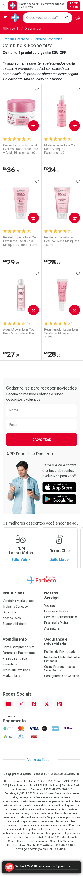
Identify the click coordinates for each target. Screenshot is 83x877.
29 (11, 262)
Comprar (29, 125)
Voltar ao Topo (38, 759)
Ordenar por (32, 28)
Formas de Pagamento (19, 652)
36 (11, 169)
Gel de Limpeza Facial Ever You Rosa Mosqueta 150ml (61, 241)
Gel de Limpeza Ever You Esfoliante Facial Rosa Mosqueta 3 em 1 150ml (20, 241)
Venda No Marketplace (18, 601)
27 (11, 354)
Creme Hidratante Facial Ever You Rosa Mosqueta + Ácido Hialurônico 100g (20, 148)
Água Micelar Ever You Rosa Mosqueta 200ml (19, 331)
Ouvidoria (9, 612)
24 (52, 169)
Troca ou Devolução (16, 670)
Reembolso (11, 664)
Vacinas (49, 605)
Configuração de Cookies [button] (61, 676)
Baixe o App (74, 5)
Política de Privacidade (60, 651)
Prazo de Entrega (15, 658)
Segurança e (55, 641)
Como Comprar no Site (19, 647)
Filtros (10, 28)
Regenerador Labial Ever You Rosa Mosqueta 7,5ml (61, 333)
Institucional (14, 593)
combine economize (47, 39)
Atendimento (15, 639)
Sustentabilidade (14, 624)
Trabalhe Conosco (15, 606)
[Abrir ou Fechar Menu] (5, 17)
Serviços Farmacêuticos (61, 617)
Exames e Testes (56, 611)
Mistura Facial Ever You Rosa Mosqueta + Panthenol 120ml (60, 148)
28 (52, 262)
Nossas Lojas (12, 618)
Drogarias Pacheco (16, 39)
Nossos (52, 595)
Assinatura (52, 628)
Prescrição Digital (56, 622)
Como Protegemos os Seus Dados (59, 668)
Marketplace (11, 675)
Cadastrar (41, 439)
